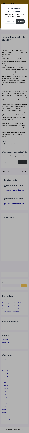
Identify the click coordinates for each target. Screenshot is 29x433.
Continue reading (14, 26)
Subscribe (21, 21)
